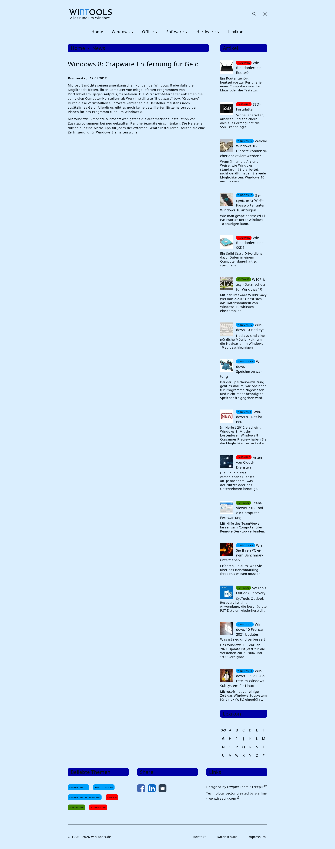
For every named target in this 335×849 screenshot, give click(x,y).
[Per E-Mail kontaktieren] (162, 789)
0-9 (223, 730)
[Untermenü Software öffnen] (186, 31)
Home (97, 32)
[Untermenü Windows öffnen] (132, 31)
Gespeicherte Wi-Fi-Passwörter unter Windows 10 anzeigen (242, 202)
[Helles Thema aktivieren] (265, 14)
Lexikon (236, 32)
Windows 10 (104, 787)
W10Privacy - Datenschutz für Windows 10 (251, 284)
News (98, 48)
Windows (121, 32)
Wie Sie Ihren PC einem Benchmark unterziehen (242, 552)
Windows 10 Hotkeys (250, 327)
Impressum (257, 837)
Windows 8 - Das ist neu (249, 417)
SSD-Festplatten (248, 107)
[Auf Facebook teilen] (141, 789)
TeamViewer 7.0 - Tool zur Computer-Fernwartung (241, 510)
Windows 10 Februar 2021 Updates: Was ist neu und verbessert (242, 632)
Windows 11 (78, 787)
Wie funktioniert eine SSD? (249, 242)
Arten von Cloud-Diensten (249, 462)
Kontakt (199, 837)
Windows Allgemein (84, 797)
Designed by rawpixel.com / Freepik (235, 787)
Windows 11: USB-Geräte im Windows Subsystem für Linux (242, 678)
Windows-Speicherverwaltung (242, 369)
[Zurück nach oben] (326, 840)
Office (148, 32)
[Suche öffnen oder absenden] (253, 14)
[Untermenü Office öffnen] (156, 31)
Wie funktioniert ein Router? (249, 67)
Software (175, 32)
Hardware (206, 32)
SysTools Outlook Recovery (251, 590)
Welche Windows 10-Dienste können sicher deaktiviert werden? (243, 148)
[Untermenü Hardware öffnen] (218, 31)
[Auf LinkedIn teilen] (152, 789)
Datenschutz (227, 837)
